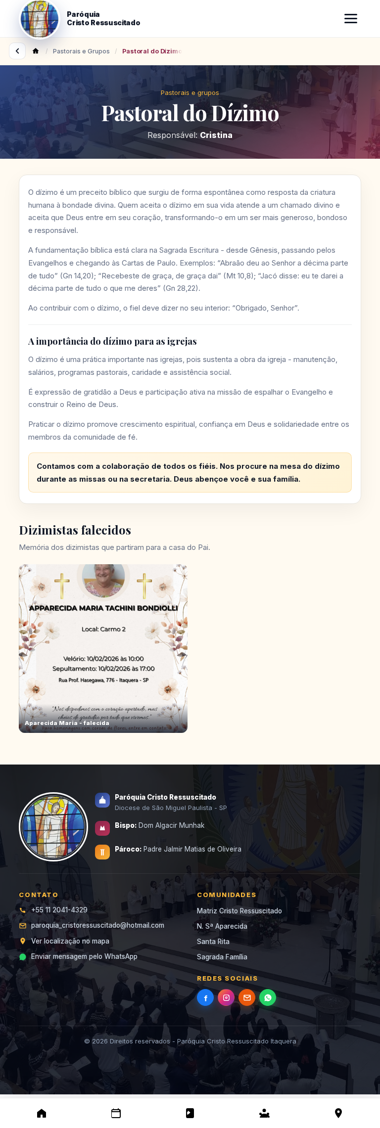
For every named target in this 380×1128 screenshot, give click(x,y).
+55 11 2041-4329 (59, 910)
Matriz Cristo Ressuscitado (239, 911)
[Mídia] (190, 1113)
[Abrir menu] (350, 18)
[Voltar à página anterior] (17, 51)
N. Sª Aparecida (222, 926)
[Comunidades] (264, 1113)
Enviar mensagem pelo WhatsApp (84, 956)
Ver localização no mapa (70, 941)
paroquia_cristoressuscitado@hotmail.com (97, 925)
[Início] (41, 1113)
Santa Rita (213, 942)
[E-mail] (246, 997)
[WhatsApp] (267, 997)
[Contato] (338, 1113)
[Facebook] (205, 997)
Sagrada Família (222, 957)
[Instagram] (226, 997)
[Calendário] (115, 1113)
